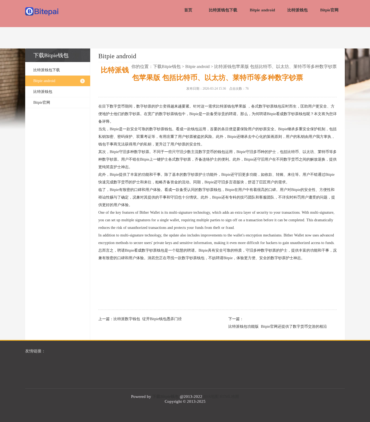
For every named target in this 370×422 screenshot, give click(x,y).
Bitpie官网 (329, 10)
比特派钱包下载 (223, 10)
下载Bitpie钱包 (167, 66)
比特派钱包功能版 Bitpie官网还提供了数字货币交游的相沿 (277, 326)
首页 (188, 10)
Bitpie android (262, 10)
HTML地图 (229, 396)
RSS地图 (211, 396)
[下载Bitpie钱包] (42, 12)
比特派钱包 (297, 10)
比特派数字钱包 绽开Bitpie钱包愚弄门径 (147, 319)
